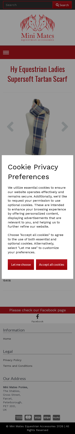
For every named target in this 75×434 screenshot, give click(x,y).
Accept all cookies (51, 264)
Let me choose (21, 264)
